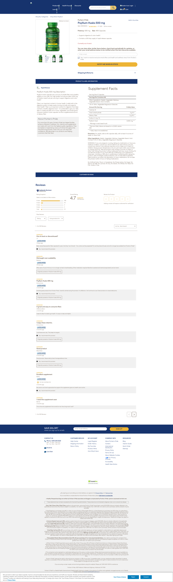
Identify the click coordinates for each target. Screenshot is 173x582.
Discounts (78, 5)
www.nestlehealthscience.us (91, 571)
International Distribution (109, 447)
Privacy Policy (109, 450)
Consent (146, 577)
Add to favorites (133, 20)
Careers (107, 443)
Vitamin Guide (127, 443)
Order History (92, 443)
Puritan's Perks (92, 448)
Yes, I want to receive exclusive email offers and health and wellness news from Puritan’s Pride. (108, 58)
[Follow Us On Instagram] (86, 470)
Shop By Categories (42, 17)
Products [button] (55, 5)
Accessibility (109, 462)
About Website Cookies (112, 455)
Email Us (49, 448)
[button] (79, 483)
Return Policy (74, 446)
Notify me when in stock (107, 64)
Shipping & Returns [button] (85, 73)
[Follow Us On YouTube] (90, 470)
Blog (124, 441)
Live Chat (50, 451)
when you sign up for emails (54, 429)
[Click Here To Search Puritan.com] (113, 8)
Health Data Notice (111, 464)
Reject (133, 577)
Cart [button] (126, 9)
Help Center (74, 441)
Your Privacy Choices (110, 458)
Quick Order (126, 446)
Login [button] (131, 5)
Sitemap (125, 448)
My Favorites (92, 446)
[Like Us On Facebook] (82, 470)
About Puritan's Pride (111, 441)
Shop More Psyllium (56, 17)
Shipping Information (77, 443)
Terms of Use (109, 493)
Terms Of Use (109, 452)
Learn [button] (54, 9)
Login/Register (92, 441)
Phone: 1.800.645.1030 (54, 441)
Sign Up (119, 429)
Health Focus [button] (66, 5)
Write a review (108, 26)
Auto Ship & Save (93, 451)
